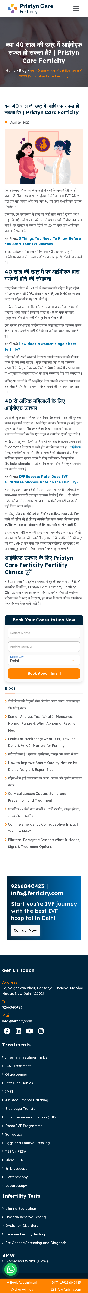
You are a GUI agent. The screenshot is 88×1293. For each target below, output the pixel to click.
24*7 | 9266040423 (66, 1282)
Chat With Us (23, 1290)
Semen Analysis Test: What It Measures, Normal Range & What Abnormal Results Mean (41, 723)
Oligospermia (16, 1074)
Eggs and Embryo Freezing (27, 1143)
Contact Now (25, 930)
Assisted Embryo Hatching (26, 1100)
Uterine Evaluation (20, 1208)
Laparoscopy (16, 1185)
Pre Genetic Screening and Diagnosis (35, 1243)
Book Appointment (23, 1282)
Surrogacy (14, 1134)
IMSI (9, 1091)
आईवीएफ (75, 447)
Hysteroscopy (16, 1177)
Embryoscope (16, 1168)
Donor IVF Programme (24, 1126)
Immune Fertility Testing (25, 1234)
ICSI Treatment (18, 1066)
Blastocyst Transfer (21, 1108)
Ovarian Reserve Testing (25, 1217)
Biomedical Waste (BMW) (26, 1261)
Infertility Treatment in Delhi (28, 1057)
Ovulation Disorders (21, 1225)
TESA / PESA (15, 1151)
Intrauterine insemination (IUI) (30, 1117)
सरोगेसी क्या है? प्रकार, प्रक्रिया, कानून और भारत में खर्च (43, 754)
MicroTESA (14, 1160)
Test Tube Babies (19, 1083)
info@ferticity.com (67, 1290)
